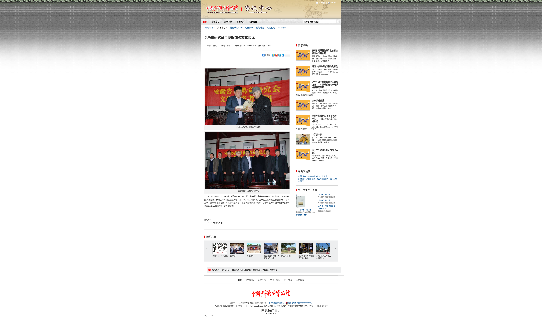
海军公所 (250, 256)
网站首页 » (210, 27)
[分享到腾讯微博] (279, 55)
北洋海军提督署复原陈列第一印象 (306, 257)
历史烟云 (249, 27)
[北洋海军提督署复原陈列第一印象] (306, 248)
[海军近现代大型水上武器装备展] (324, 248)
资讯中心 (228, 21)
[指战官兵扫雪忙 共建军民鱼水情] (272, 248)
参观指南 (215, 21)
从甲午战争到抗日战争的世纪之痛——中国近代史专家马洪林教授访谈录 (325, 85)
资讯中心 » (222, 27)
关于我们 (253, 21)
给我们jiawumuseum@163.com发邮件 (312, 176)
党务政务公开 (236, 27)
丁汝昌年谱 (317, 134)
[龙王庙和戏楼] (289, 248)
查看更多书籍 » (301, 215)
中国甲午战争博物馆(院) (234, 10)
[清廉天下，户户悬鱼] (220, 248)
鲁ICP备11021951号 (277, 303)
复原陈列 (233, 256)
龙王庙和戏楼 (286, 256)
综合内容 (282, 27)
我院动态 (260, 27)
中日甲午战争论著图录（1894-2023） (326, 207)
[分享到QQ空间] (273, 55)
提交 (337, 21)
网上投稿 (322, 3)
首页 (205, 21)
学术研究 (240, 21)
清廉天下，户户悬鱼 (220, 256)
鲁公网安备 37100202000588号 (300, 303)
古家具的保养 (318, 100)
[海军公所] (255, 248)
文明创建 (271, 27)
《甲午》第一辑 (324, 201)
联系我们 (333, 3)
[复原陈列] (237, 248)
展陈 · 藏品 (275, 279)
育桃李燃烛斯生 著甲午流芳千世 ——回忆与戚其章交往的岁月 (324, 119)
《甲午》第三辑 (305, 210)
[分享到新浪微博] (276, 55)
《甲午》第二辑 (324, 195)
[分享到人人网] (282, 55)
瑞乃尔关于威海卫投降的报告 (325, 66)
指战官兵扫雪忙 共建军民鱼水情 (271, 257)
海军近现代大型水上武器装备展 (323, 257)
